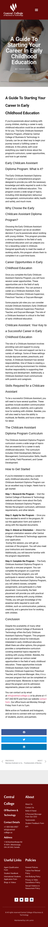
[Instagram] (26, 900)
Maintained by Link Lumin (24, 920)
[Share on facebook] (24, 732)
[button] (36, 9)
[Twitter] (21, 900)
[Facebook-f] (16, 900)
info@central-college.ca (19, 695)
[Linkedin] (31, 900)
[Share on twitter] (24, 739)
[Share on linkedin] (24, 747)
